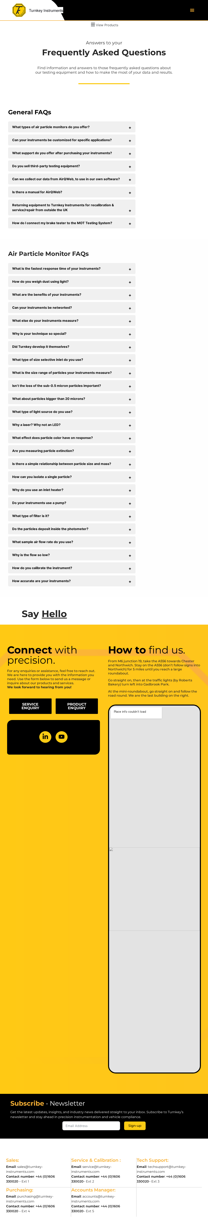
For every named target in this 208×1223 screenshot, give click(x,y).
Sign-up (134, 1126)
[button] (192, 10)
